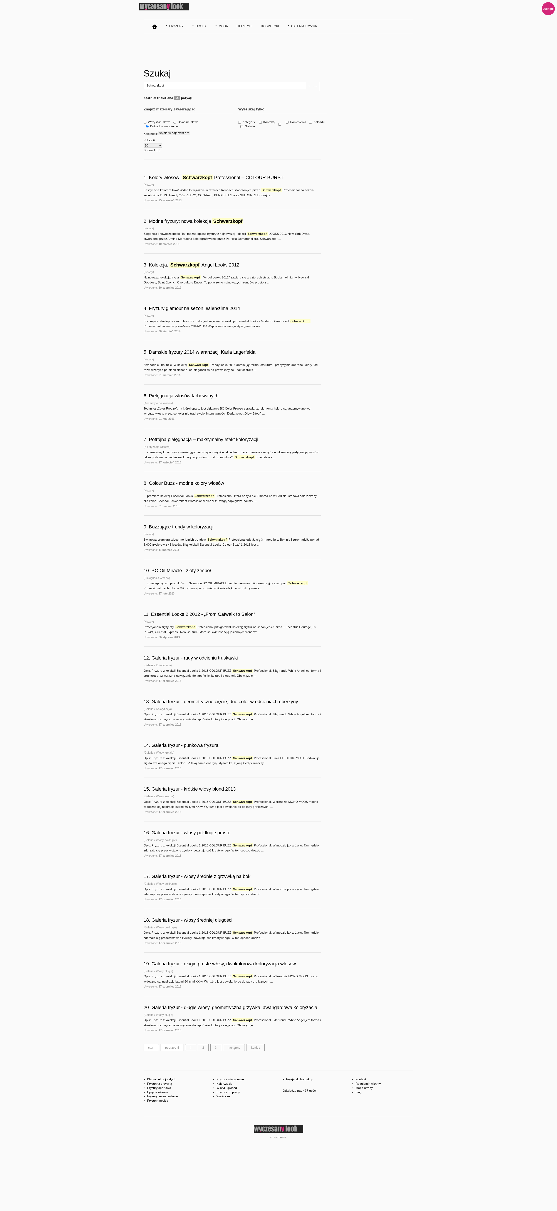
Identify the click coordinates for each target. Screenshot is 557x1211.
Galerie (250, 126)
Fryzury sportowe (159, 1087)
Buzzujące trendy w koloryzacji (181, 527)
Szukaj (312, 86)
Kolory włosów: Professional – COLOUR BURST (216, 177)
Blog (359, 1092)
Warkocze (223, 1096)
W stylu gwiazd (226, 1087)
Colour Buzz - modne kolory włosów (186, 483)
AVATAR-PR (279, 1137)
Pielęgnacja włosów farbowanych (183, 395)
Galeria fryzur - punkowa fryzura (184, 745)
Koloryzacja (224, 1083)
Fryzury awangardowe (162, 1096)
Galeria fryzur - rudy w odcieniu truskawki (194, 658)
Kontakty (269, 122)
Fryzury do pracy (228, 1092)
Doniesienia (298, 122)
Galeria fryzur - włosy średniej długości (191, 920)
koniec (255, 1047)
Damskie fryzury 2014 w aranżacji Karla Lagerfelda (202, 352)
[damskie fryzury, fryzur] (154, 25)
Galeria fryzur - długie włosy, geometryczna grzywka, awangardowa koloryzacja (234, 1007)
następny (234, 1047)
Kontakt (361, 1079)
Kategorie (249, 122)
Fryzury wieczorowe (230, 1079)
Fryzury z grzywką (159, 1083)
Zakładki (319, 122)
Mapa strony (364, 1087)
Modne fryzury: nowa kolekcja (195, 221)
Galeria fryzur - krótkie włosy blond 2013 (193, 789)
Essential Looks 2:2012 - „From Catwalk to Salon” (203, 614)
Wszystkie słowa (159, 122)
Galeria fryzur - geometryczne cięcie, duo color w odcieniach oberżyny (224, 701)
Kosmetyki (270, 26)
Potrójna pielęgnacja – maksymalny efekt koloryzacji (203, 439)
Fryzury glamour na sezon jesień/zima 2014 (194, 308)
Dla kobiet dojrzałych (161, 1079)
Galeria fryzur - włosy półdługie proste (190, 832)
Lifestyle (245, 26)
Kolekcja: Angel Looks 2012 (194, 265)
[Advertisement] (223, 49)
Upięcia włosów (157, 1092)
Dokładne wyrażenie (164, 126)
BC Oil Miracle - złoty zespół (181, 570)
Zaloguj (548, 8)
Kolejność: (151, 133)
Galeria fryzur (304, 26)
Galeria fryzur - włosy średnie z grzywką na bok (200, 876)
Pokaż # (149, 140)
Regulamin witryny (368, 1083)
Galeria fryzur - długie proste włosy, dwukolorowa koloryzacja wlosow (223, 963)
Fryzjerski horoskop (299, 1079)
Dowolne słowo (188, 122)
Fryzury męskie (157, 1100)
